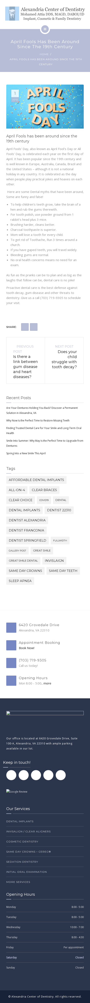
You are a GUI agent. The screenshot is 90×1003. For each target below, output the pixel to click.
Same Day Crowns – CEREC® (28, 851)
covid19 (44, 500)
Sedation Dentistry (22, 861)
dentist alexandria (27, 520)
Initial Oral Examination (26, 871)
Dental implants (24, 510)
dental (60, 500)
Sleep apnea (20, 581)
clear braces (44, 490)
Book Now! (26, 648)
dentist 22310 (59, 510)
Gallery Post (17, 550)
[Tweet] (33, 327)
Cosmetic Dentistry (22, 841)
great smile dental (23, 560)
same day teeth (63, 571)
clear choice (20, 500)
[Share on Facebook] (25, 327)
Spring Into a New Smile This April (26, 453)
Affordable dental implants (36, 480)
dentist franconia (26, 530)
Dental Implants (19, 821)
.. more (46, 683)
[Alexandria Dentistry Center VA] (45, 13)
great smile (42, 550)
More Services (18, 881)
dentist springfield (27, 540)
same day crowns (25, 571)
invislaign (54, 561)
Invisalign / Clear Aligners (28, 831)
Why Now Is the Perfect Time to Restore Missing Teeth (37, 420)
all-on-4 (17, 490)
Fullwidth (60, 540)
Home (44, 54)
